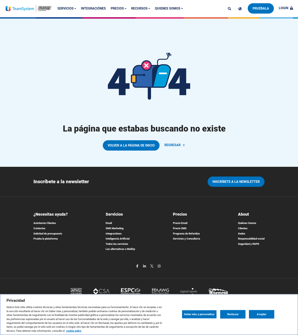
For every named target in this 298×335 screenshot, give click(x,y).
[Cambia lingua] (240, 9)
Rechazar (233, 314)
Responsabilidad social (251, 238)
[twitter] (152, 266)
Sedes (241, 233)
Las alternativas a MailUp (120, 248)
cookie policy (73, 330)
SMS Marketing (114, 228)
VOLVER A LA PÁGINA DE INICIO (131, 145)
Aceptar (261, 314)
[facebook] (138, 266)
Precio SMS (180, 228)
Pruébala (261, 8)
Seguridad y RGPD (248, 243)
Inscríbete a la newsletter (236, 182)
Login (283, 8)
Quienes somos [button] (168, 8)
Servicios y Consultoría (186, 238)
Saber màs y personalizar (199, 314)
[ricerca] (229, 9)
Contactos (39, 228)
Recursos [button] (139, 8)
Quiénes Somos (247, 223)
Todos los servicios (117, 243)
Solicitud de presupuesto (47, 233)
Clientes (243, 228)
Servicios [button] (65, 8)
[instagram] (159, 266)
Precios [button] (118, 8)
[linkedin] (145, 266)
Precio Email (180, 223)
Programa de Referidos (186, 233)
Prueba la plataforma (45, 238)
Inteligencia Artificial (118, 238)
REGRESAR (172, 145)
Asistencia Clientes (44, 223)
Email (109, 223)
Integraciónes (93, 8)
